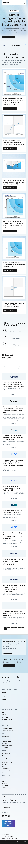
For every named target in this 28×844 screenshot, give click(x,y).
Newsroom (5, 747)
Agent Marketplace (7, 719)
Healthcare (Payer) (7, 728)
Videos (3, 766)
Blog (3, 755)
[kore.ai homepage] (6, 2)
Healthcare (5, 695)
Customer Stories (6, 741)
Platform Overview (7, 713)
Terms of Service (17, 836)
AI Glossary (5, 764)
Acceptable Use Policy (6, 838)
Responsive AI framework (9, 771)
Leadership (5, 739)
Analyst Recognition (7, 745)
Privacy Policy (10, 836)
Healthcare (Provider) (8, 731)
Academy (4, 783)
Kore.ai (5, 99)
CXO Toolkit (5, 773)
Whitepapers (5, 758)
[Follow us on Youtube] (6, 816)
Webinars (4, 760)
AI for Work (5, 717)
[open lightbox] (14, 82)
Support (4, 781)
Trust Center (4, 836)
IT (2, 703)
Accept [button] (24, 841)
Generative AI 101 (7, 768)
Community (5, 785)
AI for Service (5, 715)
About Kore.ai (5, 736)
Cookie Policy (7, 842)
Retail (3, 697)
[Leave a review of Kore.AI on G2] (8, 823)
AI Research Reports (7, 762)
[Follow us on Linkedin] (3, 816)
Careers (4, 787)
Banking (4, 692)
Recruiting (4, 699)
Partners (4, 743)
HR (2, 701)
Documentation (6, 753)
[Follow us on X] (9, 816)
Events (3, 779)
